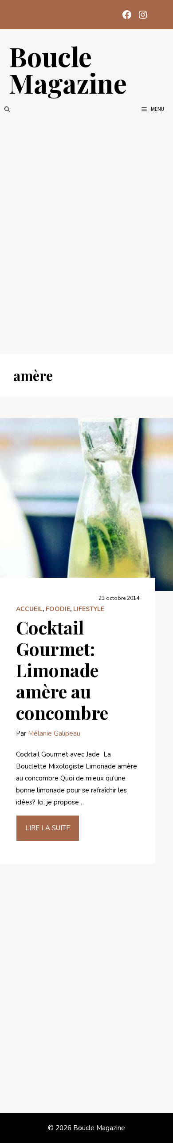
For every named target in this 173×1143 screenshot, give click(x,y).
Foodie (58, 609)
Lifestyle (88, 609)
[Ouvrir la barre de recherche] (7, 109)
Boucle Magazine (68, 69)
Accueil (29, 609)
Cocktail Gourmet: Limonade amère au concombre (62, 669)
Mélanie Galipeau (54, 733)
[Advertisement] (86, 233)
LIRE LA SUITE (47, 828)
